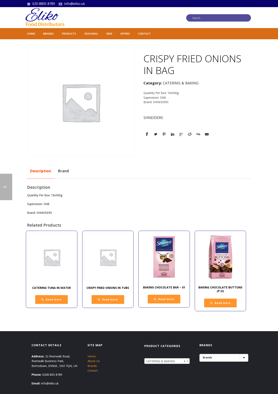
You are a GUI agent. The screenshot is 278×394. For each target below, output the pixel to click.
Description (40, 170)
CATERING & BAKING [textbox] (165, 361)
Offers (125, 33)
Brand (63, 170)
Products (69, 33)
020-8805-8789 (43, 3)
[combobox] (167, 361)
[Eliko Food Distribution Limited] (44, 17)
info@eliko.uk (74, 3)
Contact (144, 33)
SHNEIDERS (153, 117)
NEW (109, 33)
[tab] (40, 171)
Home (31, 33)
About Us (94, 361)
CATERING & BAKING (181, 83)
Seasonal (91, 33)
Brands (48, 33)
